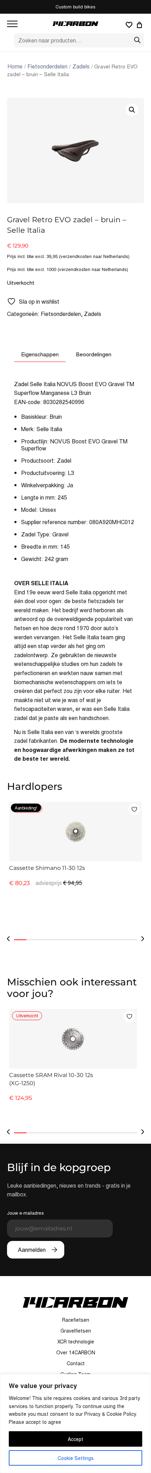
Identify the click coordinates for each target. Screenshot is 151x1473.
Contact (76, 1363)
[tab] (40, 354)
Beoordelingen (93, 354)
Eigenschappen (40, 354)
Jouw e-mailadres (25, 1212)
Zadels (81, 66)
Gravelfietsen (75, 1330)
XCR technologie (75, 1341)
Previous (8, 938)
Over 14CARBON (75, 1352)
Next (142, 938)
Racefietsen (75, 1319)
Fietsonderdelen (47, 66)
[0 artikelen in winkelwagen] (140, 25)
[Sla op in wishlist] (134, 809)
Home (14, 66)
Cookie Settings (76, 1457)
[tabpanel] (75, 865)
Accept (75, 1438)
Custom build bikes (75, 6)
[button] (132, 110)
